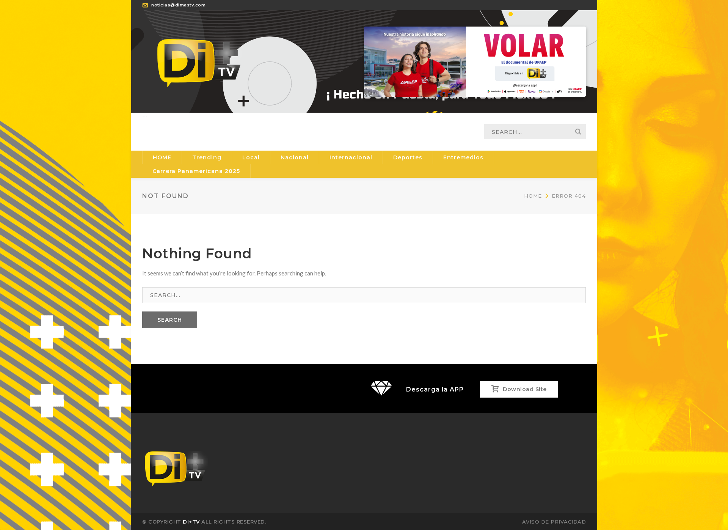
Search (578, 131)
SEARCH (169, 319)
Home (533, 196)
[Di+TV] (199, 60)
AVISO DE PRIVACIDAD (554, 522)
